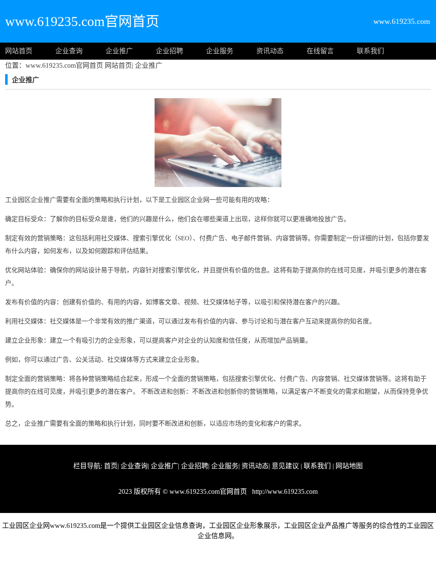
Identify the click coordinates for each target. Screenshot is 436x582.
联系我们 (370, 51)
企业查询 (69, 51)
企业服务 (219, 51)
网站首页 (18, 51)
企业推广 (119, 51)
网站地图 (349, 466)
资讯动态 (270, 51)
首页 (111, 466)
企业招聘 (169, 51)
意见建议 (285, 466)
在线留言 (320, 51)
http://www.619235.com (284, 491)
